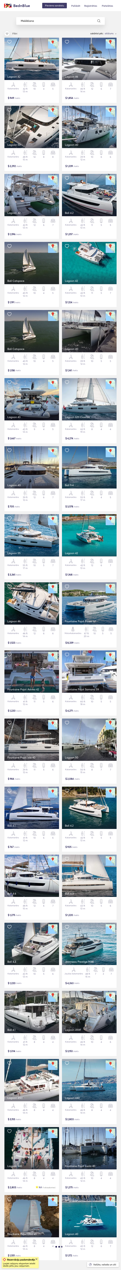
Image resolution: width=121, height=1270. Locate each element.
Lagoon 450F (73, 1030)
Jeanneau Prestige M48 (79, 961)
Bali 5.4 (69, 485)
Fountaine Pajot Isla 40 (21, 757)
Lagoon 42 (13, 76)
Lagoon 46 (71, 76)
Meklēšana (27, 21)
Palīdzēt (75, 5)
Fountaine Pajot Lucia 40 (80, 1166)
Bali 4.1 (11, 825)
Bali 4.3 (69, 893)
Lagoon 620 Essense (77, 417)
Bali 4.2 (69, 213)
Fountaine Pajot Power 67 (80, 621)
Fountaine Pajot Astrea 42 (23, 689)
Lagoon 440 (72, 1098)
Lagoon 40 (71, 144)
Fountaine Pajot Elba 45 (22, 1234)
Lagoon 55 (14, 553)
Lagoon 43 (14, 417)
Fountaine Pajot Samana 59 (82, 689)
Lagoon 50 (14, 144)
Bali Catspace (15, 281)
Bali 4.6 (11, 893)
